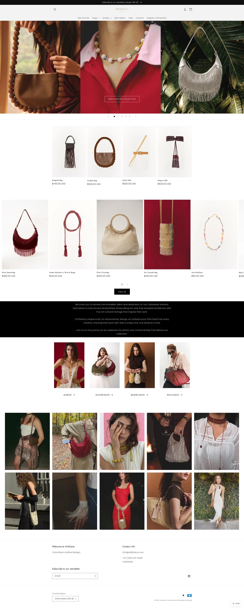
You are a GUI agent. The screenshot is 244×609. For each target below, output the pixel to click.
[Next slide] (136, 116)
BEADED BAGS (138, 394)
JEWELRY (67, 394)
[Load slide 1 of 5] (114, 116)
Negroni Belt (162, 180)
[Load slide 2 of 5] (118, 116)
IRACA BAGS (173, 394)
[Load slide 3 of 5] (122, 116)
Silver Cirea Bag (103, 272)
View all (122, 291)
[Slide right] (127, 284)
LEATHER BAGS (103, 394)
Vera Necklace (197, 272)
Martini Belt (127, 180)
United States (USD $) (64, 598)
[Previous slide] (108, 116)
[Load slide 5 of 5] (130, 116)
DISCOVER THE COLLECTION (122, 99)
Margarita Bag (57, 180)
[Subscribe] (95, 576)
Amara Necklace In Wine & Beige (62, 272)
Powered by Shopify (185, 600)
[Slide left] (116, 284)
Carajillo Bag (92, 181)
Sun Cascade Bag (150, 272)
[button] (55, 9)
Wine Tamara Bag (8, 272)
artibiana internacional (169, 600)
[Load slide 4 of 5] (126, 116)
